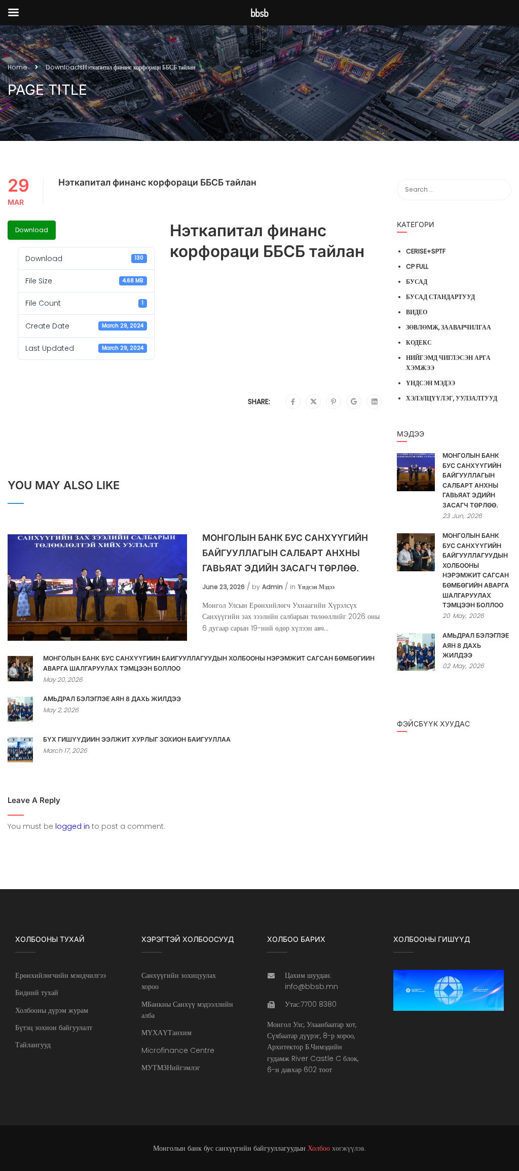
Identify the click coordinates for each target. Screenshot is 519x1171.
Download (31, 230)
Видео (416, 312)
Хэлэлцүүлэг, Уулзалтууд (451, 398)
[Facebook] (293, 402)
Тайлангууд (33, 1045)
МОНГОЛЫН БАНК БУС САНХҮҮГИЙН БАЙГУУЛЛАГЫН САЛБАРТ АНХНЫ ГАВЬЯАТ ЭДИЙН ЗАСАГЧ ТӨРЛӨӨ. (285, 552)
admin (272, 586)
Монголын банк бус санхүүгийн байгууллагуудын (229, 1148)
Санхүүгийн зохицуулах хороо (178, 981)
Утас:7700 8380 (311, 1004)
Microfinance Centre (177, 1050)
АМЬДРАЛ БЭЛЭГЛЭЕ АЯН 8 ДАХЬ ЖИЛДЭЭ (112, 699)
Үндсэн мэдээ (316, 586)
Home (17, 67)
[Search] (498, 189)
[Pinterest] (333, 402)
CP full (417, 266)
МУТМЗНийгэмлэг (170, 1068)
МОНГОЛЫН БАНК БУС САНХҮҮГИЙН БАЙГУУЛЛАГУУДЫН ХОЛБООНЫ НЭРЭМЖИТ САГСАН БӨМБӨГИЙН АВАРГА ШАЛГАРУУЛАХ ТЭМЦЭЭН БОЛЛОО (209, 663)
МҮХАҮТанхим (166, 1033)
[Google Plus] (354, 402)
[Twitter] (313, 402)
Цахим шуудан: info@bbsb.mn (311, 981)
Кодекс (419, 342)
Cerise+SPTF (426, 251)
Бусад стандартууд (440, 296)
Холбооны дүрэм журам (51, 1010)
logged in (72, 826)
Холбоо (319, 1148)
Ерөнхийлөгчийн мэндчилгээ (60, 975)
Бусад (416, 281)
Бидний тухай (36, 992)
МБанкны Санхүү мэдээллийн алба (187, 1009)
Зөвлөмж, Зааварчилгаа (448, 327)
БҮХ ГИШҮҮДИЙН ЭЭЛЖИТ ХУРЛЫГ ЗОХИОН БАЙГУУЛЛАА (137, 739)
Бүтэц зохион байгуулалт (53, 1027)
